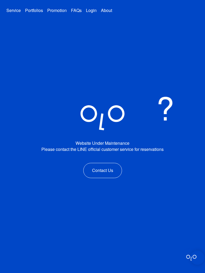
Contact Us (102, 170)
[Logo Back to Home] (164, 9)
